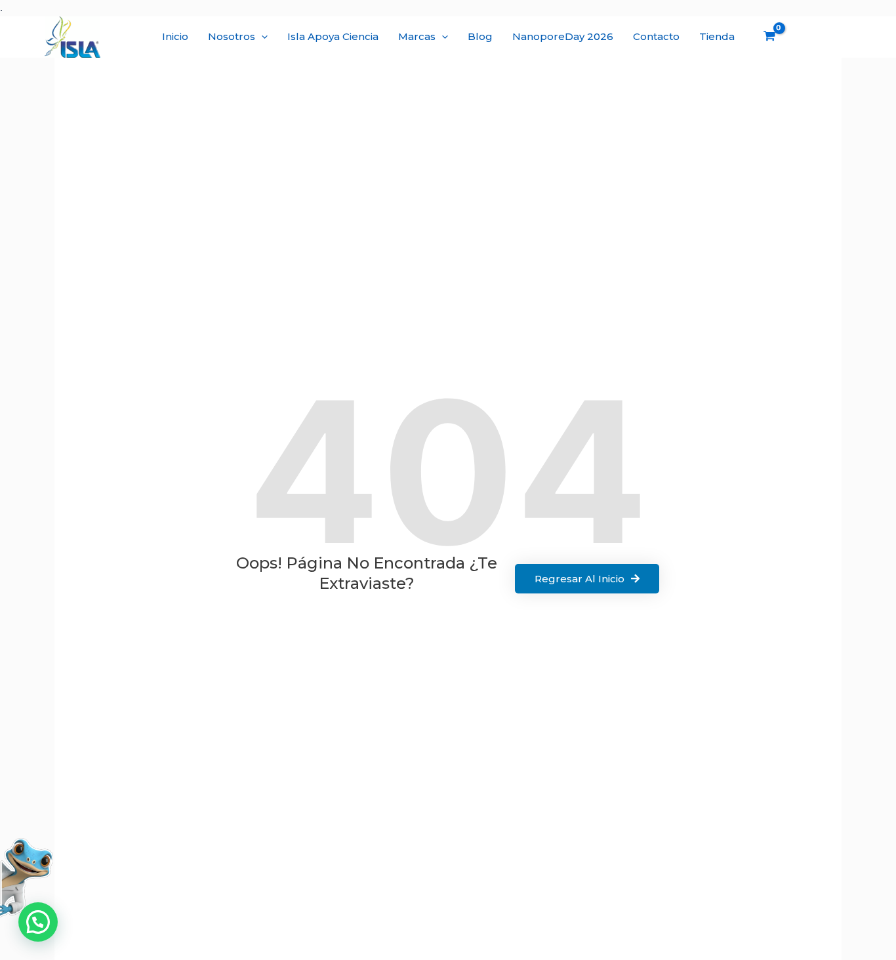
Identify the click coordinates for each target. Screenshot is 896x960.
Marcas (417, 36)
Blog (480, 36)
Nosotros (231, 36)
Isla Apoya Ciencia (332, 36)
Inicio (175, 36)
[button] (261, 36)
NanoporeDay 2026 (562, 36)
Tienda (717, 36)
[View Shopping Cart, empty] (769, 37)
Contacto (656, 36)
